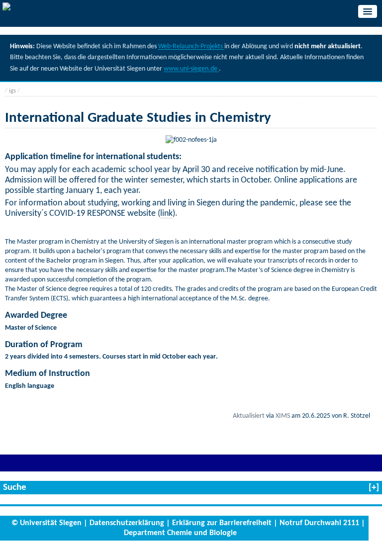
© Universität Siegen (46, 523)
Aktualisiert (249, 416)
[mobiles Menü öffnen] (367, 11)
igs (12, 91)
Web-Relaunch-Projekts (191, 46)
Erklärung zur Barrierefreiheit (222, 523)
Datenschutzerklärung (127, 523)
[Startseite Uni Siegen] (6, 8)
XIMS (283, 416)
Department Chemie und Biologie (180, 533)
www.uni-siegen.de (191, 69)
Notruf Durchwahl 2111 (319, 523)
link (166, 213)
